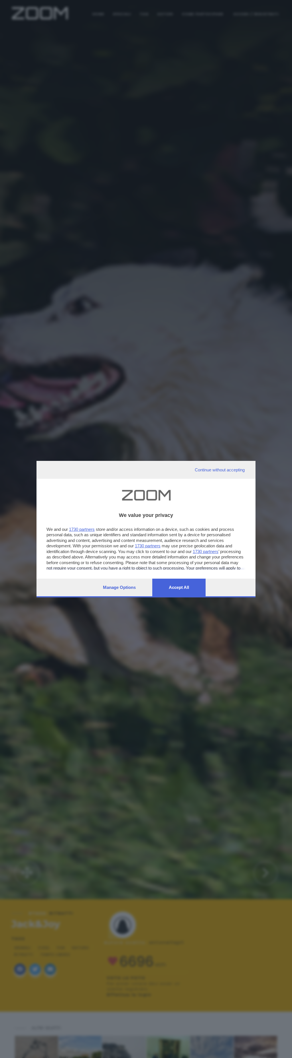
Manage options (119, 587)
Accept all (179, 587)
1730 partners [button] (82, 529)
